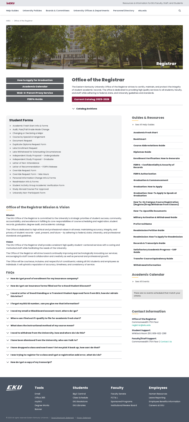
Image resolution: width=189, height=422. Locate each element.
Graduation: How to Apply (147, 186)
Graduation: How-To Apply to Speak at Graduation (155, 194)
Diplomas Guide (142, 152)
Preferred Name (142, 224)
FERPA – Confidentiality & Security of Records (153, 166)
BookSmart (139, 139)
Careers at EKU (156, 405)
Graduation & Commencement (150, 180)
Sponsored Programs (121, 401)
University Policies (32, 10)
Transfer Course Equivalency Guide (153, 258)
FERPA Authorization (144, 174)
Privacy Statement (84, 418)
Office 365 (40, 397)
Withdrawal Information (147, 265)
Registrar (166, 63)
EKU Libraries (79, 405)
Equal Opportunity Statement (62, 418)
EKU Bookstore (80, 401)
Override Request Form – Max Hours (31, 174)
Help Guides (12, 10)
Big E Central (79, 393)
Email (37, 393)
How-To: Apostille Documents (149, 211)
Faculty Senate (118, 393)
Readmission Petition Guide (148, 230)
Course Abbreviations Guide (149, 145)
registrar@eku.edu (141, 325)
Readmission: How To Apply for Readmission (158, 237)
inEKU (8, 21)
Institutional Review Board (124, 405)
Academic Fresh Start (145, 132)
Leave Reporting (157, 397)
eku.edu (142, 10)
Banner (38, 409)
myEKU (38, 401)
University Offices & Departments (91, 10)
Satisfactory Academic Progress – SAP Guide (155, 250)
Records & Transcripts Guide (149, 243)
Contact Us (166, 341)
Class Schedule (80, 397)
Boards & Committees (57, 10)
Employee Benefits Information (164, 401)
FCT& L (114, 397)
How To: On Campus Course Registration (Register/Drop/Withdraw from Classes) (156, 203)
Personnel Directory (123, 10)
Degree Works (42, 405)
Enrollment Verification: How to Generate (156, 158)
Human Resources (158, 393)
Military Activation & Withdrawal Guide (155, 217)
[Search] (180, 11)
